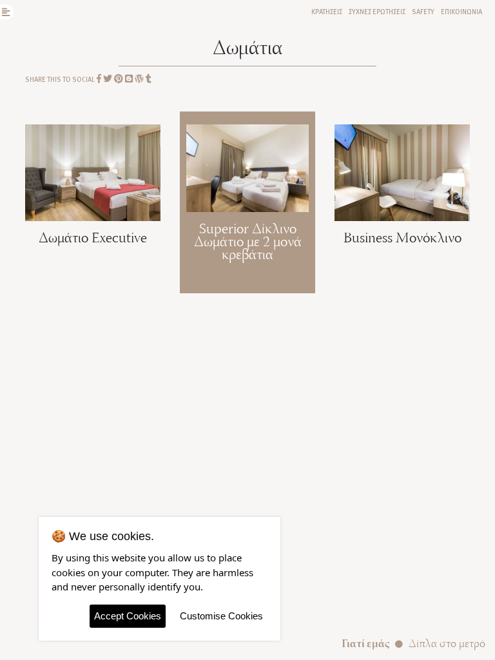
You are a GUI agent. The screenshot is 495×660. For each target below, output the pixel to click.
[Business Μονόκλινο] (402, 172)
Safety (423, 11)
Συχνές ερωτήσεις (377, 11)
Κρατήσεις (326, 11)
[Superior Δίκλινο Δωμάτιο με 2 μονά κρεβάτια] (247, 166)
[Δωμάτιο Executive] (92, 172)
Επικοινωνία (461, 11)
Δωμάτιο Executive (93, 239)
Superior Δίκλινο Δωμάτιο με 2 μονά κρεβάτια (248, 243)
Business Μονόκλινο (402, 239)
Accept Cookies (127, 615)
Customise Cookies (221, 615)
